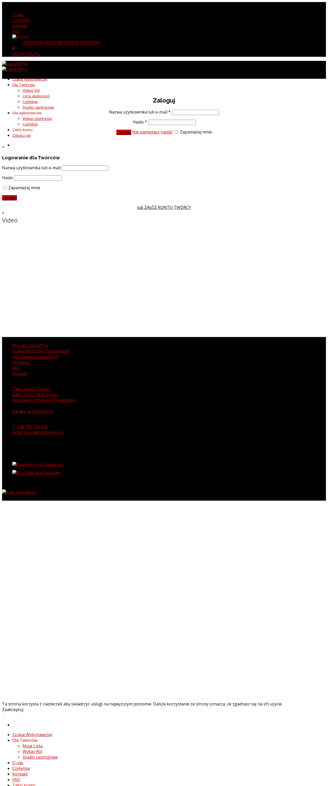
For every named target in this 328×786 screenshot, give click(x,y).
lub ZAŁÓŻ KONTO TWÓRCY (164, 207)
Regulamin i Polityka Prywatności (44, 400)
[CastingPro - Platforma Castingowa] (15, 66)
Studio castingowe (38, 107)
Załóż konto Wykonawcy (35, 394)
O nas (17, 14)
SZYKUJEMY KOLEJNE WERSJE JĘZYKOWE (61, 43)
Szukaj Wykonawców (29, 79)
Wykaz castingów (37, 118)
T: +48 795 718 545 (30, 427)
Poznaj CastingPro (30, 345)
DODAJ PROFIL (26, 54)
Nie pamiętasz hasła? (152, 132)
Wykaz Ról (31, 90)
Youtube (51, 473)
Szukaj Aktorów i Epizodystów (40, 351)
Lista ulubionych (36, 96)
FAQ (16, 31)
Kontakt (20, 26)
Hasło (140, 122)
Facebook (53, 464)
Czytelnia (21, 20)
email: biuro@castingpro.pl (38, 432)
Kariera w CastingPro (32, 411)
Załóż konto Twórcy (31, 389)
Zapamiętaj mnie (195, 132)
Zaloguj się (21, 135)
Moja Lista (33, 746)
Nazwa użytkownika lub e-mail (140, 112)
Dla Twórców (23, 84)
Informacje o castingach (35, 357)
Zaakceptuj (12, 709)
